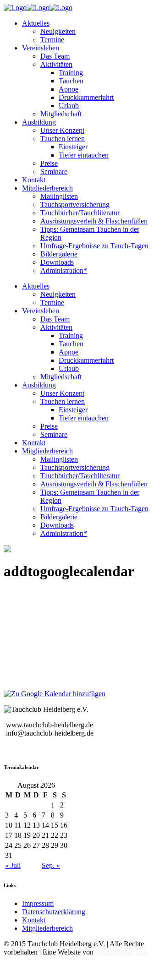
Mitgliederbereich (47, 928)
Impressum (38, 903)
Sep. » (51, 865)
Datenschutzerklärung (53, 912)
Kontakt (33, 920)
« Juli (13, 865)
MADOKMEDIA (121, 952)
